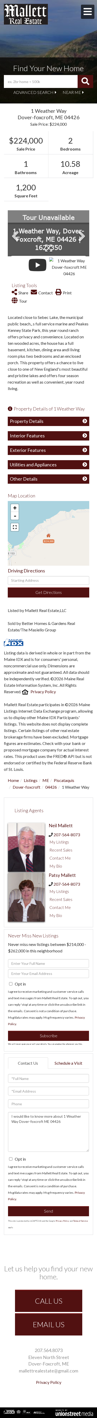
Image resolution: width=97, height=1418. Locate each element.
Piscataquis (64, 780)
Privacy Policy (43, 691)
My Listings (59, 841)
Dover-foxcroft (26, 787)
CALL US (48, 1300)
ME (45, 780)
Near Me (72, 92)
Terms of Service (80, 1221)
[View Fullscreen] (15, 527)
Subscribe (48, 1035)
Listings (31, 780)
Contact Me (60, 857)
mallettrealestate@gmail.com (48, 1371)
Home (13, 780)
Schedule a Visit (68, 1063)
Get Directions (48, 592)
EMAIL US (48, 1324)
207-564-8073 (67, 834)
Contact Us (28, 1063)
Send (48, 1210)
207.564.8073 (49, 1350)
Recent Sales (60, 849)
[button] (85, 81)
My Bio (55, 865)
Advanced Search (33, 92)
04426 (51, 787)
